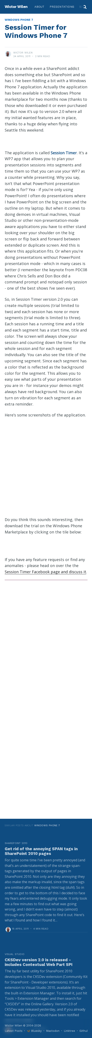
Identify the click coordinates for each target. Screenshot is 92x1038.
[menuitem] (39, 7)
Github (84, 1030)
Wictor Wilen (16, 6)
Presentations (62, 6)
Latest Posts (13, 1030)
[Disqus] (46, 639)
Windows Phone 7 (19, 19)
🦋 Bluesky (34, 1030)
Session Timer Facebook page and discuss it (45, 571)
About (39, 6)
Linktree (69, 1030)
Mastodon (52, 1030)
